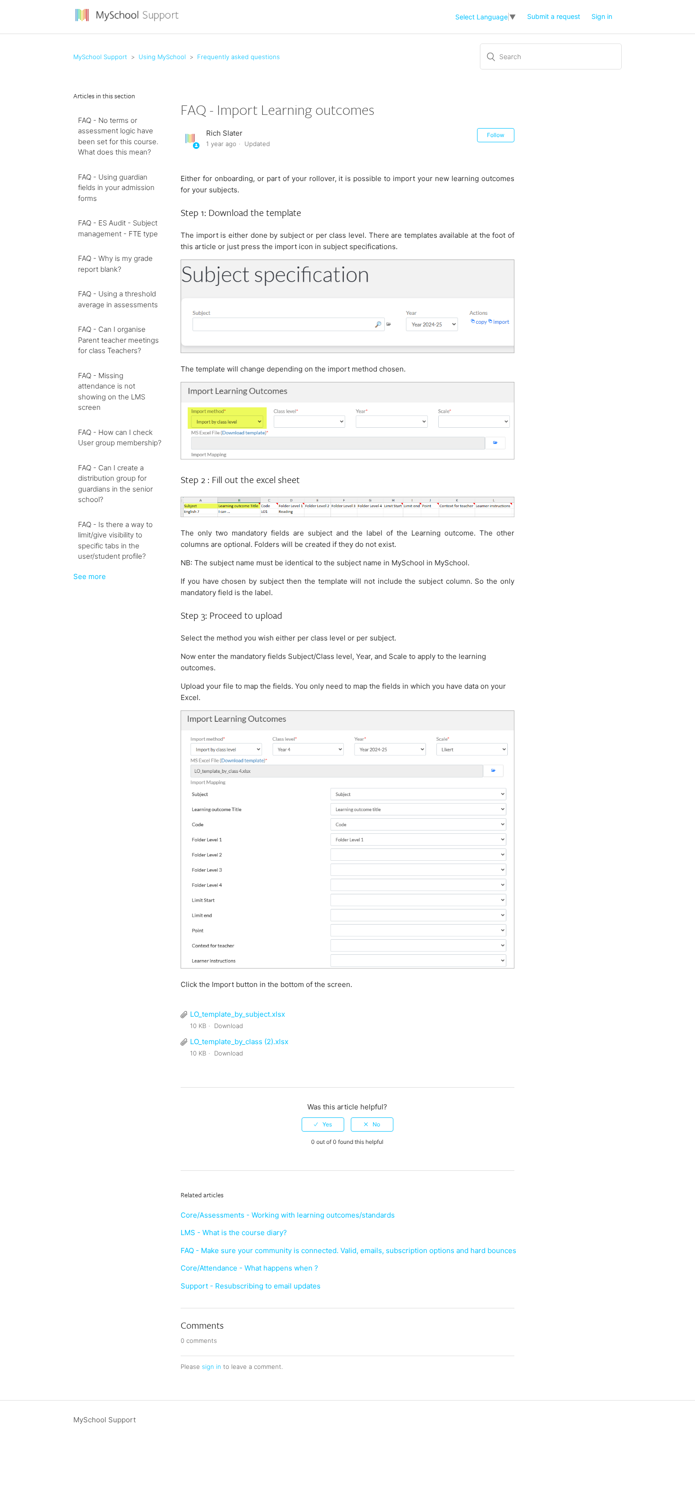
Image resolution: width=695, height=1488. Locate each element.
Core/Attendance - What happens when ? (249, 1267)
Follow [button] (495, 134)
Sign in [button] (601, 16)
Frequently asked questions (238, 57)
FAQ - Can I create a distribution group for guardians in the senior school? (115, 483)
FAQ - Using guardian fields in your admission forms (116, 188)
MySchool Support (100, 57)
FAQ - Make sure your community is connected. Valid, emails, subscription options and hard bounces (348, 1250)
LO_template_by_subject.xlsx (237, 1014)
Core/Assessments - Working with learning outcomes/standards (288, 1215)
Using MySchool (162, 57)
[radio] (323, 1124)
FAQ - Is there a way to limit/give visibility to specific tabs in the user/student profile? (115, 540)
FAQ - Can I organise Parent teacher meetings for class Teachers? (118, 340)
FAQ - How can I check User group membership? (119, 438)
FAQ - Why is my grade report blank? (115, 264)
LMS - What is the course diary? (234, 1232)
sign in (211, 1366)
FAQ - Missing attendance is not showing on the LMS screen (111, 391)
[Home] (128, 21)
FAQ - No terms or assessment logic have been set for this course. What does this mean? (118, 136)
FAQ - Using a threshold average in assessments (118, 299)
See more (89, 576)
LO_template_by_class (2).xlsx (239, 1041)
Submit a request (553, 16)
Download (228, 1025)
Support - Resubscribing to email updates (251, 1285)
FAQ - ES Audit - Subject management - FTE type (118, 228)
